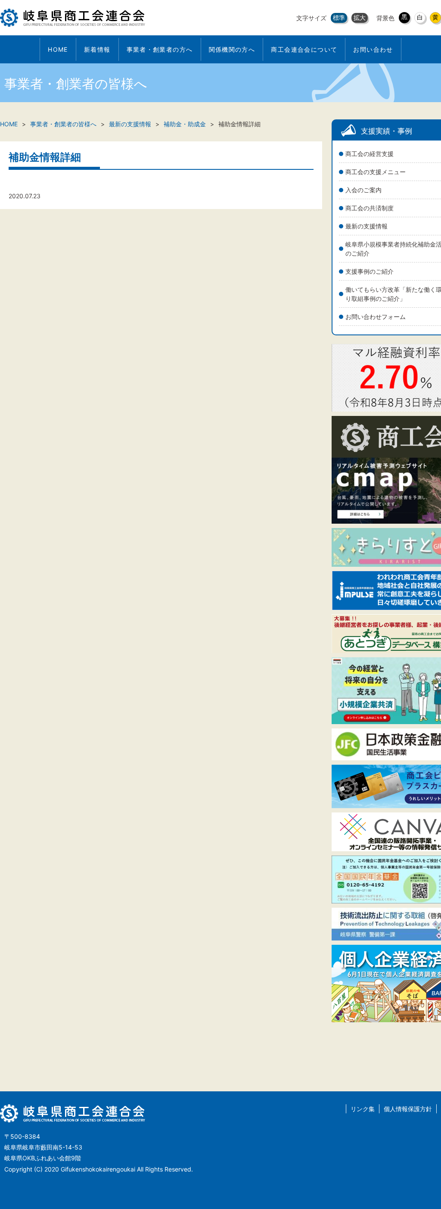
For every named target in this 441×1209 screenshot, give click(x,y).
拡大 (360, 17)
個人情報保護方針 (408, 1108)
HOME (9, 124)
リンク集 (363, 1108)
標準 (339, 17)
